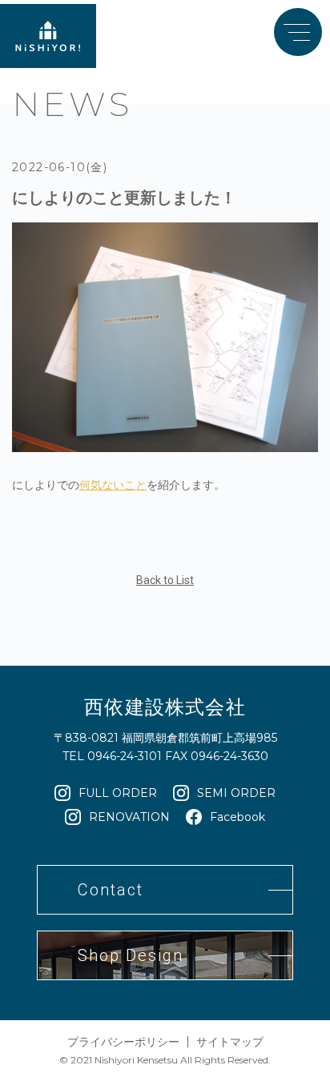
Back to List (165, 580)
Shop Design (130, 955)
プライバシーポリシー (123, 1042)
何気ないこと (113, 485)
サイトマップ (230, 1042)
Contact (110, 889)
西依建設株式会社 (165, 707)
